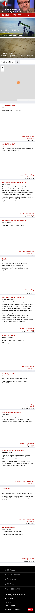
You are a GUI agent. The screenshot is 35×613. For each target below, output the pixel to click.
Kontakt (8, 602)
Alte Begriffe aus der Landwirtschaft (14, 182)
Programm (18, 15)
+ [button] (2, 67)
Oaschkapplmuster (8, 527)
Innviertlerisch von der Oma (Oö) (13, 450)
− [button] (2, 70)
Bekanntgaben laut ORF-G (15, 595)
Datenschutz (10, 606)
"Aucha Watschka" (8, 106)
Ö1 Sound (6, 15)
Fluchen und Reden (8, 335)
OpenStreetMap (25, 100)
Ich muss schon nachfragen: (11, 412)
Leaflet (18, 100)
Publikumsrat (10, 598)
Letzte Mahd (6, 489)
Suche (28, 15)
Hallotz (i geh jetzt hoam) (10, 374)
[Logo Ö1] (4, 4)
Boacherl (5, 259)
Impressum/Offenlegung (14, 609)
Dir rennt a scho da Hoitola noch (13, 297)
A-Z (16, 62)
